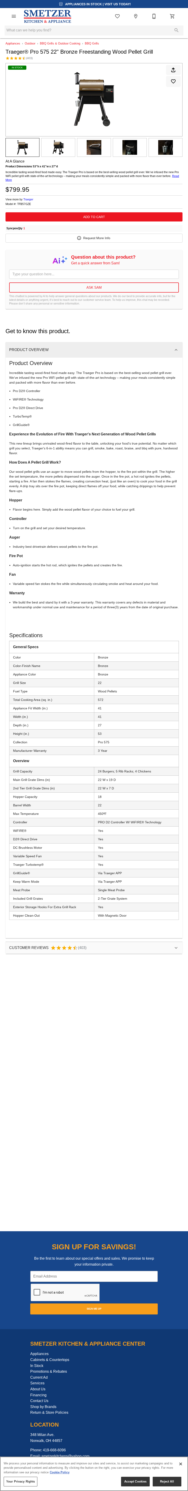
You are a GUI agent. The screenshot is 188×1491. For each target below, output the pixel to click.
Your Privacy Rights (20, 1481)
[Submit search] (176, 30)
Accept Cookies (135, 1481)
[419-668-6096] (154, 16)
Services (37, 1383)
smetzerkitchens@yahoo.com (65, 1456)
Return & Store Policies (49, 1412)
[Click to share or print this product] (173, 70)
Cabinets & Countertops (49, 1360)
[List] (117, 16)
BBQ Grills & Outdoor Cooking (60, 43)
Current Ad (39, 1377)
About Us (37, 1389)
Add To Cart (94, 217)
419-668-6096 (54, 1450)
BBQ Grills (92, 43)
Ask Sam (94, 287)
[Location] (135, 16)
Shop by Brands (43, 1407)
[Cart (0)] (172, 16)
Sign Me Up (94, 1308)
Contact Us (39, 1401)
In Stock (36, 1366)
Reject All (167, 1481)
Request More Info (96, 238)
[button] (13, 16)
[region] (94, 1474)
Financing (38, 1395)
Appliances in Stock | (97, 4)
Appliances (13, 43)
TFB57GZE (24, 204)
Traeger (28, 199)
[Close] (181, 1464)
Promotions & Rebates (48, 1371)
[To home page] (47, 16)
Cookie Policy (59, 1472)
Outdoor (30, 43)
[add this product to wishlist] (173, 81)
